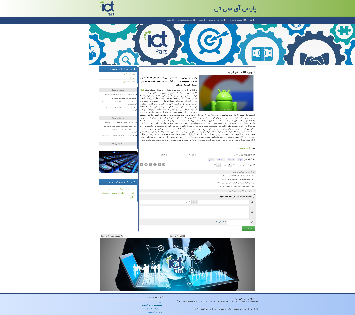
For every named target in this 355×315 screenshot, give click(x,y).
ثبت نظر (247, 228)
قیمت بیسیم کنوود (129, 81)
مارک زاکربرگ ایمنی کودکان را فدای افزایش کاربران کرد (238, 179)
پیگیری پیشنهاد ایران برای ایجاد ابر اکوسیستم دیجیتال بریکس (120, 108)
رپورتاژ (169, 20)
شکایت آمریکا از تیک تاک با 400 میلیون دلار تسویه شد (238, 175)
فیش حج (133, 78)
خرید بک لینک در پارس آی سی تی (152, 305)
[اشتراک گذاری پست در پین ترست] (150, 164)
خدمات (185, 20)
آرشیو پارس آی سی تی (237, 20)
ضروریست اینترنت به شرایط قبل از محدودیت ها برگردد (120, 94)
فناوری (131, 193)
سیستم (231, 159)
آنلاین (131, 197)
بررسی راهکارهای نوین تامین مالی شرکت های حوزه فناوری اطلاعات (235, 182)
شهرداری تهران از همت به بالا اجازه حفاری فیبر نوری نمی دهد (237, 186)
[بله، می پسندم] (230, 165)
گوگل (142, 90)
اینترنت (201, 20)
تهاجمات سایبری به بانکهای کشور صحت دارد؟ (123, 98)
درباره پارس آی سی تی (216, 20)
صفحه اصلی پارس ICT (111, 236)
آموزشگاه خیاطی (129, 74)
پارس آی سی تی (235, 8)
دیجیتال (105, 193)
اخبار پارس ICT (176, 236)
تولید (240, 159)
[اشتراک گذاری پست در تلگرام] (164, 164)
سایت (114, 193)
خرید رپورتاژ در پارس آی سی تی (152, 308)
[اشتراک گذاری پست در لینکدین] (146, 164)
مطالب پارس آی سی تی (155, 312)
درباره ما (159, 301)
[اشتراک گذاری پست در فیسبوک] (159, 164)
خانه (251, 20)
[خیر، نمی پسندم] (218, 165)
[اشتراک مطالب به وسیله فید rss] (142, 164)
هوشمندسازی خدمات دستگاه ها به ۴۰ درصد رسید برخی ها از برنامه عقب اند (119, 102)
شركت (142, 93)
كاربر (211, 159)
